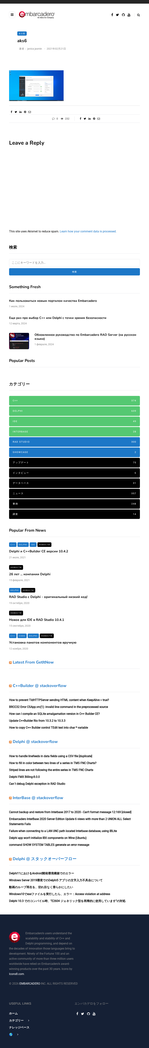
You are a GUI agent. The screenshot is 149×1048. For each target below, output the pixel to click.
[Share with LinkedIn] (20, 112)
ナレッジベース (19, 1027)
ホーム (13, 1013)
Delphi (74, 411)
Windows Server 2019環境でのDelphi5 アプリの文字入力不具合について (56, 880)
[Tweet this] (16, 112)
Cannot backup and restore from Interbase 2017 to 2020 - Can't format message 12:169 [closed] (70, 812)
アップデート (74, 462)
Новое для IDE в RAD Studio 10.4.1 (36, 620)
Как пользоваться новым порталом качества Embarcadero (53, 301)
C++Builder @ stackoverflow (40, 685)
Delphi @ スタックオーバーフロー (44, 859)
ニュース (74, 493)
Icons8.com (16, 974)
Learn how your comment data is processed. (88, 231)
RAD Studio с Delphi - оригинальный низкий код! (48, 597)
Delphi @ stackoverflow (35, 741)
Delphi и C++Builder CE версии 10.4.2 (38, 551)
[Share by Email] (29, 112)
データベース (74, 483)
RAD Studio (74, 441)
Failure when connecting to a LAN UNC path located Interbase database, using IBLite (63, 831)
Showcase (74, 452)
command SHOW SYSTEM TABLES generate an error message (49, 845)
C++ (74, 400)
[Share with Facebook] (11, 112)
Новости (44, 545)
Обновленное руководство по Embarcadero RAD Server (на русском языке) (85, 337)
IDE (74, 421)
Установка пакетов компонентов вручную (42, 642)
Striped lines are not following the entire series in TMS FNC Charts (51, 770)
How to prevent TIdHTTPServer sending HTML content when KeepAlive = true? (59, 700)
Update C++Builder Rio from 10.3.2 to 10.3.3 (37, 720)
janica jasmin (34, 48)
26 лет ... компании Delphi (30, 574)
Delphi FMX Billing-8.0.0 (24, 777)
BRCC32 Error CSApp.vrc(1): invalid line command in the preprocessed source (58, 707)
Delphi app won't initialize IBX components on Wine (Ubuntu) (48, 838)
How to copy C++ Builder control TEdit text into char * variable (48, 727)
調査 (74, 514)
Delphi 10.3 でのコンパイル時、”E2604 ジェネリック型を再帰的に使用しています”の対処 (67, 901)
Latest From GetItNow (33, 662)
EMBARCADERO (29, 983)
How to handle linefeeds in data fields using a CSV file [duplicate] (50, 756)
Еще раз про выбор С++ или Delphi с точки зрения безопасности (57, 318)
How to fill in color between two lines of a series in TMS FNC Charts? (52, 763)
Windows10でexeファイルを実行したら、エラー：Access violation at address (59, 894)
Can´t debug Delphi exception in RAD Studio (37, 783)
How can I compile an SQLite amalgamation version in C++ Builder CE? (54, 714)
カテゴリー (16, 1020)
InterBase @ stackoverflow (38, 798)
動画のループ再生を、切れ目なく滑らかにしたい (41, 887)
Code (22, 636)
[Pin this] (25, 112)
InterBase (74, 431)
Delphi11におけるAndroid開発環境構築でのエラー (41, 873)
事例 (74, 503)
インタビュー (74, 472)
